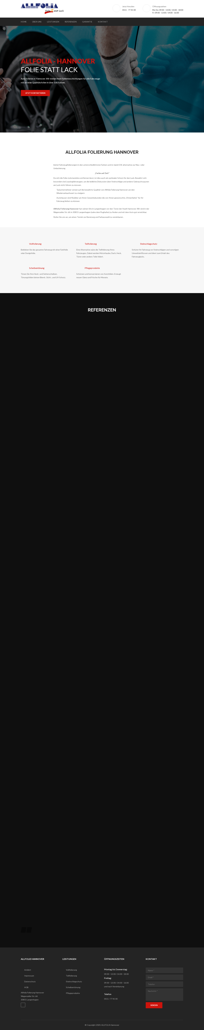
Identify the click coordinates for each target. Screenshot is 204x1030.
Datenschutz (30, 981)
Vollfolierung (35, 243)
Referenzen (71, 21)
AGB (26, 987)
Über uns (36, 21)
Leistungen (53, 21)
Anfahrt (27, 970)
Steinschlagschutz (148, 243)
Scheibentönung (36, 268)
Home (24, 21)
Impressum (29, 975)
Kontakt (103, 21)
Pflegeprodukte (92, 268)
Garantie (87, 21)
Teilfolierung (91, 243)
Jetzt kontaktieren (35, 93)
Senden (154, 1005)
